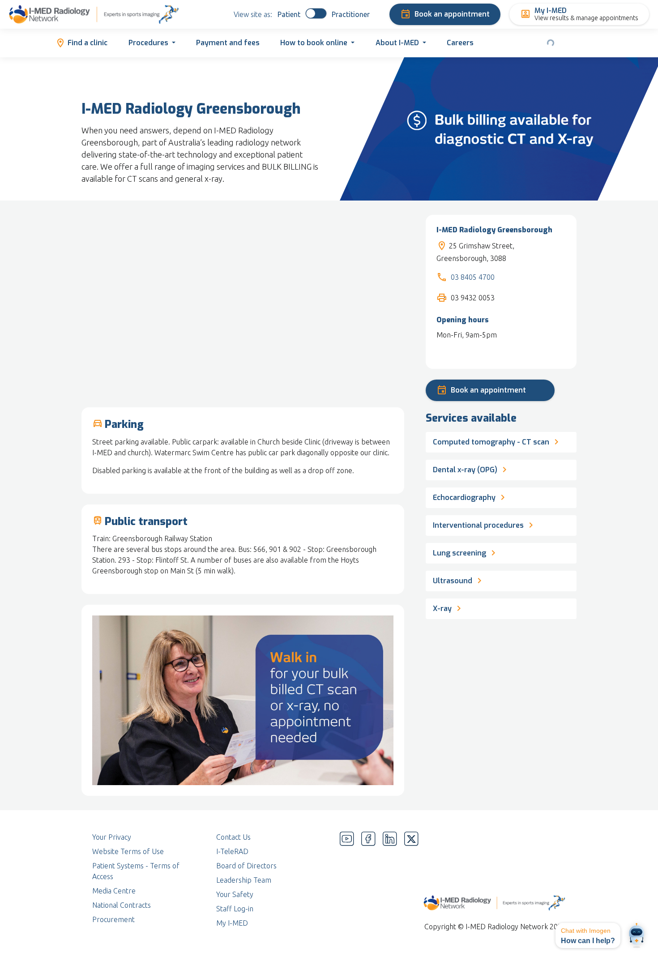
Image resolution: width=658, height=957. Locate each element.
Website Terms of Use (128, 851)
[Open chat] (636, 935)
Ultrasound (452, 580)
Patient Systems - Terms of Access (135, 871)
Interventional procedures (478, 525)
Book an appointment (452, 14)
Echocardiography (464, 497)
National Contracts (121, 905)
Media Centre (114, 891)
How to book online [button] (313, 42)
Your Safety (234, 894)
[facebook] (368, 880)
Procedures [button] (148, 42)
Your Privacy (111, 837)
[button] (587, 935)
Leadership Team (243, 880)
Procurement (113, 919)
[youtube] (347, 880)
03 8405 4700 (473, 277)
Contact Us (233, 837)
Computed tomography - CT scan (491, 442)
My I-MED (232, 923)
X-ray (443, 608)
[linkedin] (390, 880)
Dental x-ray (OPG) (465, 469)
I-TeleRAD (232, 851)
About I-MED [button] (397, 42)
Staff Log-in (234, 909)
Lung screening (460, 553)
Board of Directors (246, 866)
